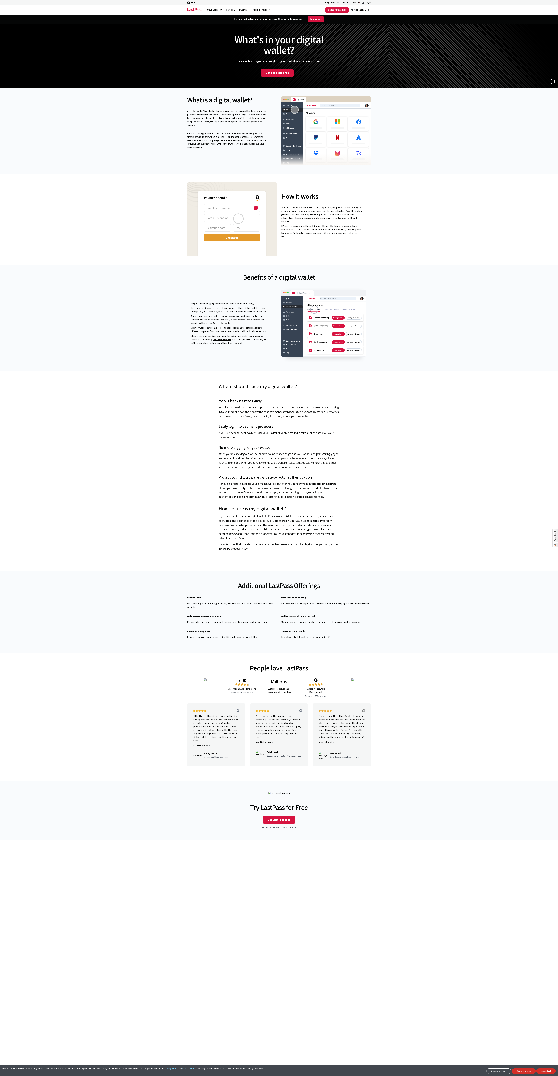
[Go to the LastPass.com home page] (194, 10)
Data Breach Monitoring (293, 597)
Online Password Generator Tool (298, 616)
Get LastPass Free (277, 73)
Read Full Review (326, 742)
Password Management (199, 631)
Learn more (316, 19)
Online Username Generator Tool (204, 616)
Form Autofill (194, 597)
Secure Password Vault (293, 631)
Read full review (200, 745)
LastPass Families (222, 339)
